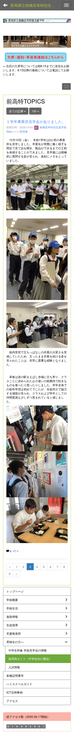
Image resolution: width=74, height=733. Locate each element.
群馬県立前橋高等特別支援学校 (34, 5)
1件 (34, 111)
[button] (8, 42)
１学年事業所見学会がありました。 (36, 121)
